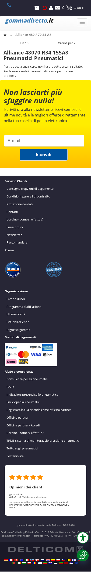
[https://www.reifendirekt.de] (6, 560)
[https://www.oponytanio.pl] (29, 563)
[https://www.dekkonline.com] (32, 560)
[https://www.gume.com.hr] (50, 563)
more (12, 507)
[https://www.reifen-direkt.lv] (66, 563)
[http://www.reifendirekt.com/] (76, 563)
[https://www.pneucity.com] (13, 563)
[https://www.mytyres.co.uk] (48, 560)
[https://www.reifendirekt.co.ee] (55, 563)
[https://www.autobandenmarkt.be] (69, 560)
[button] (83, 538)
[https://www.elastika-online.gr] (40, 563)
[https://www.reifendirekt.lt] (61, 563)
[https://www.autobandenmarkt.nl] (42, 560)
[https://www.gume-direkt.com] (63, 560)
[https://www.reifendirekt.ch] (16, 560)
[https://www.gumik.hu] (24, 563)
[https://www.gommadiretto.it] (27, 560)
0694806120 (11, 5)
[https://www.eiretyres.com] (19, 563)
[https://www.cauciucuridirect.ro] (34, 563)
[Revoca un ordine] (45, 8)
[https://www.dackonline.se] (21, 560)
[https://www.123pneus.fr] (11, 560)
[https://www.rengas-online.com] (74, 560)
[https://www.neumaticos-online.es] (53, 560)
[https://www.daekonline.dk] (37, 560)
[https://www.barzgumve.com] (45, 563)
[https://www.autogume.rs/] (71, 563)
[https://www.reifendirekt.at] (58, 560)
